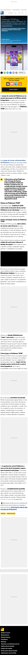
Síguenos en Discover (6, 9)
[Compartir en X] (2, 73)
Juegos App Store (11, 513)
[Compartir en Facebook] (10, 73)
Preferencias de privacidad (9, 650)
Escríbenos (4, 639)
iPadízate (3, 513)
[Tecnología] (2, 13)
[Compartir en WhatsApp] (5, 73)
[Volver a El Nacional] (11, 13)
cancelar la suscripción (7, 499)
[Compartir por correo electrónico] (13, 73)
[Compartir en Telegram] (7, 73)
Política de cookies (6, 648)
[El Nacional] (14, 629)
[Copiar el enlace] (16, 73)
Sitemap (3, 641)
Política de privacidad (7, 646)
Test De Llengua (16, 9)
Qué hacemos (5, 635)
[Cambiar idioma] (22, 13)
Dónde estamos (5, 637)
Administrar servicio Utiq (8, 653)
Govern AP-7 (24, 9)
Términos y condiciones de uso (10, 644)
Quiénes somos (5, 632)
